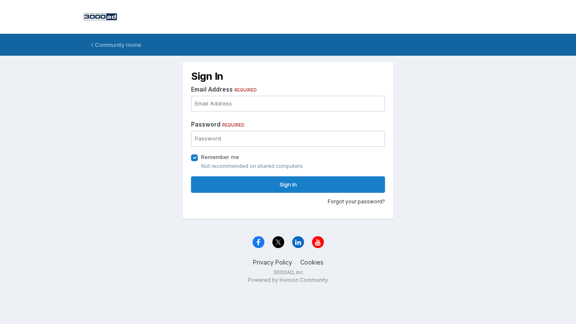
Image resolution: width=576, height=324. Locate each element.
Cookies (311, 262)
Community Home (117, 44)
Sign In (288, 184)
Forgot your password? (356, 201)
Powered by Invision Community (288, 280)
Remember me (220, 157)
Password (218, 124)
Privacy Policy (272, 262)
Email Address (224, 89)
